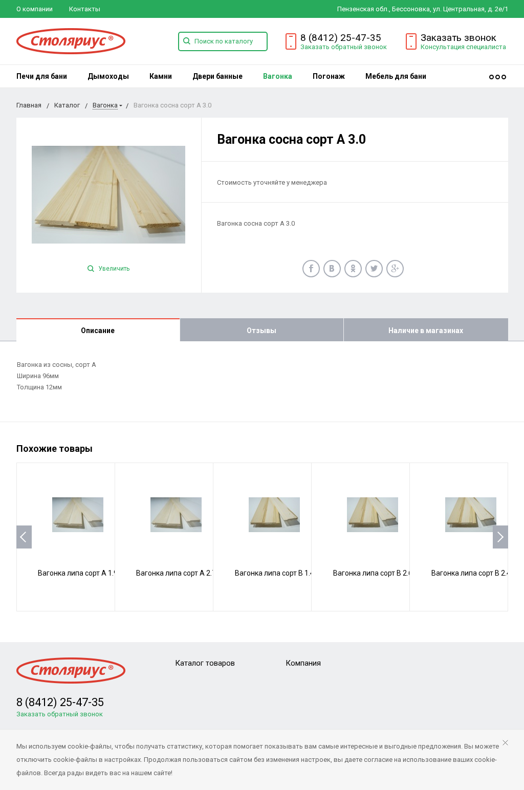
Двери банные (217, 76)
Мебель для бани (395, 76)
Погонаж (329, 76)
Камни (160, 76)
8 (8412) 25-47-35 (340, 37)
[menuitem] (41, 76)
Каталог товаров (205, 663)
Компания (303, 663)
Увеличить (113, 268)
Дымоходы (108, 76)
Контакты (84, 9)
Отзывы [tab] (261, 330)
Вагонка (277, 76)
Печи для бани (41, 76)
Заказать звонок (458, 37)
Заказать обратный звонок (343, 47)
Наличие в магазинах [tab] (425, 330)
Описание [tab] (98, 330)
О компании (34, 9)
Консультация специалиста (463, 47)
